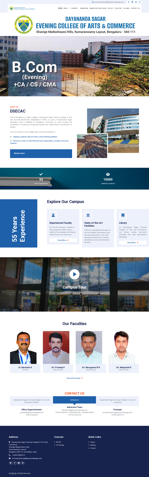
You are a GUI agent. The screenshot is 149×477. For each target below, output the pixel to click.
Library (92, 442)
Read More (97, 243)
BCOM (58, 442)
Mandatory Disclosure (98, 8)
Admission (22, 69)
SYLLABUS (126, 8)
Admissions (84, 8)
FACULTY (111, 8)
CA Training (60, 445)
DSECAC (14, 473)
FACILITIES (118, 8)
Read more (19, 153)
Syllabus (93, 445)
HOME (60, 8)
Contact (93, 448)
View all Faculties (73, 378)
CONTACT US (135, 8)
